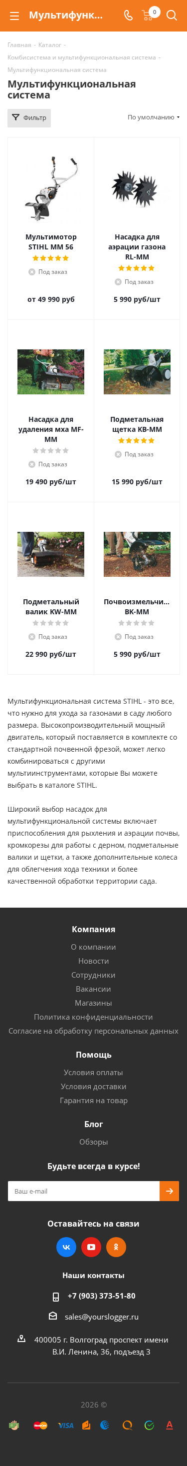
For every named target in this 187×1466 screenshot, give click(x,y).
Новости (93, 961)
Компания (93, 929)
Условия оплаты (93, 1072)
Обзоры (93, 1142)
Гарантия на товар (94, 1100)
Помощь (94, 1054)
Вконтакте (66, 1247)
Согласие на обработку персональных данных (93, 1031)
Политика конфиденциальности (93, 1017)
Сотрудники (93, 975)
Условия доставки (94, 1086)
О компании (93, 947)
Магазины (93, 1003)
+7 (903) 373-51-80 (102, 1296)
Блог (93, 1124)
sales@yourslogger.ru (102, 1317)
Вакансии (93, 989)
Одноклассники (116, 1247)
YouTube (91, 1247)
